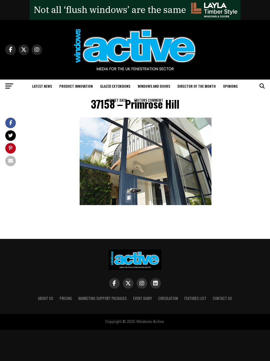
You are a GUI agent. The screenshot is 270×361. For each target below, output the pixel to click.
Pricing (66, 298)
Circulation (168, 298)
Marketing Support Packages (102, 298)
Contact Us (222, 298)
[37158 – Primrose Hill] (145, 203)
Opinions (230, 86)
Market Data (117, 100)
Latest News (42, 86)
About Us (45, 298)
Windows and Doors (154, 86)
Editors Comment (148, 100)
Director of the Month (196, 86)
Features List (195, 298)
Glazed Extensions (115, 86)
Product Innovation (76, 86)
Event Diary (142, 298)
